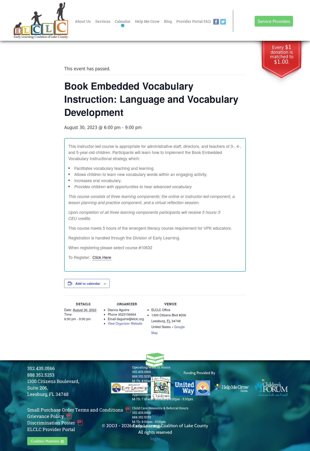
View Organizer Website (125, 323)
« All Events (74, 53)
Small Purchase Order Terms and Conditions (75, 410)
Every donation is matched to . (281, 55)
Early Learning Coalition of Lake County (41, 20)
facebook (216, 22)
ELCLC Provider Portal (51, 429)
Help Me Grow (147, 21)
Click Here (101, 257)
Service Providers (274, 21)
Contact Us (140, 385)
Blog (168, 21)
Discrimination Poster (51, 423)
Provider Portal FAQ (193, 21)
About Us (83, 21)
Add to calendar (87, 283)
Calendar (122, 21)
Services (102, 21)
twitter (223, 22)
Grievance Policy (45, 416)
